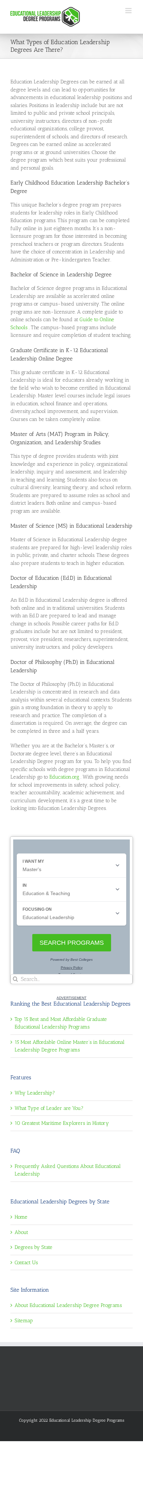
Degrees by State (33, 1247)
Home (21, 1217)
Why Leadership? (35, 1093)
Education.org (65, 777)
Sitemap (24, 1320)
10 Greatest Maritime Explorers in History (62, 1123)
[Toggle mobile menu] (129, 10)
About (21, 1232)
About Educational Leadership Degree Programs (68, 1305)
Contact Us (26, 1262)
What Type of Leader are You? (49, 1108)
